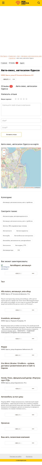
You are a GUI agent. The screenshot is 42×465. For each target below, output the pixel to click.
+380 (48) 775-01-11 (21, 429)
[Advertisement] (21, 31)
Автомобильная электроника (23, 236)
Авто (18, 56)
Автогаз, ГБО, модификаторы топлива (15, 226)
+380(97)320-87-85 (21, 339)
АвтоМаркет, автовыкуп (20, 265)
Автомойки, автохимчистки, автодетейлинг (17, 240)
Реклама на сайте (15, 456)
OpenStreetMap (30, 187)
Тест (3, 281)
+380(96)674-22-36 (21, 273)
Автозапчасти (7, 231)
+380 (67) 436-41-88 (9, 79)
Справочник (12, 56)
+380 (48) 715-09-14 (21, 355)
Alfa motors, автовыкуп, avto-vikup (16, 291)
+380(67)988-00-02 (21, 310)
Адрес (22, 63)
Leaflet (21, 187)
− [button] (4, 153)
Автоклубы (6, 236)
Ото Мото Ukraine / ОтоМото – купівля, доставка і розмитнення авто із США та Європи (18, 365)
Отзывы (12, 63)
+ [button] (4, 150)
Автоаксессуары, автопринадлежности (15, 216)
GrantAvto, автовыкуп (10, 318)
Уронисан (5, 423)
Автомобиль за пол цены (12, 397)
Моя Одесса (3, 56)
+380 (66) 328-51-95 (21, 443)
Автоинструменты (22, 231)
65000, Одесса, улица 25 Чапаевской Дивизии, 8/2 (17, 75)
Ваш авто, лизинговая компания (15, 437)
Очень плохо (14, 99)
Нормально (19, 99)
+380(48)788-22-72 (21, 389)
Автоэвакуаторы (8, 250)
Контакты (29, 456)
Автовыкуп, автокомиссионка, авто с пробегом (18, 202)
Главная (4, 63)
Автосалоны (7, 245)
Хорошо (22, 99)
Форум (4, 347)
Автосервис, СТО (20, 245)
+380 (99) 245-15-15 (21, 415)
